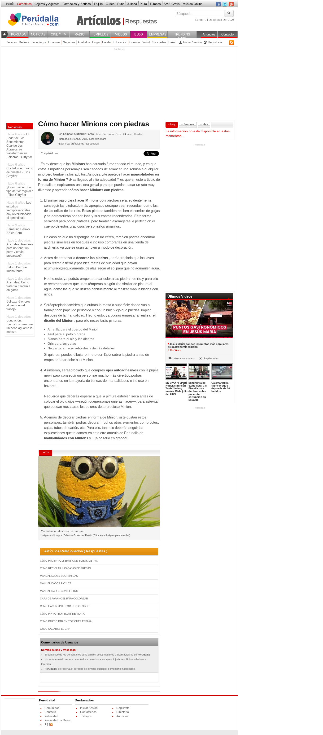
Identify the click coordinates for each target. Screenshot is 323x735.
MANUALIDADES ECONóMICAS (59, 575)
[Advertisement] (119, 84)
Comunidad (52, 708)
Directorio (122, 712)
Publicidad (51, 716)
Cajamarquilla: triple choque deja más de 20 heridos (220, 387)
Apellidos (84, 42)
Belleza (24, 42)
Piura (143, 4)
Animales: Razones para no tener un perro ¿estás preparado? (19, 249)
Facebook (218, 4)
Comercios (24, 4)
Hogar (96, 42)
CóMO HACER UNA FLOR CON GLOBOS (64, 606)
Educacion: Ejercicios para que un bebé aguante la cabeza (19, 326)
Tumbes (155, 4)
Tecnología (38, 42)
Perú (171, 42)
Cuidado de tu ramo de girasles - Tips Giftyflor (19, 172)
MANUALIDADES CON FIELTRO (59, 591)
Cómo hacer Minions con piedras (36, 21)
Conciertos (159, 42)
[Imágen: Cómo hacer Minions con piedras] (99, 493)
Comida (134, 42)
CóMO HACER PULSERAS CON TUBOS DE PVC (69, 560)
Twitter (225, 4)
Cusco (110, 4)
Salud (146, 42)
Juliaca (132, 4)
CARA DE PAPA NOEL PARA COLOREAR (64, 598)
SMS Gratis (172, 4)
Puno (120, 4)
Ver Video (175, 350)
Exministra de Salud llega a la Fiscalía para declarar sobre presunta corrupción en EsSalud (197, 391)
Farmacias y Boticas (76, 4)
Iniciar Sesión (192, 42)
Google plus (231, 4)
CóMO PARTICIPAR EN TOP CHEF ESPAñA (66, 621)
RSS (231, 42)
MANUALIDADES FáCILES (55, 583)
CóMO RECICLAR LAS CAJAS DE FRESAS (65, 568)
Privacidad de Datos (57, 720)
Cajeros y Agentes (47, 4)
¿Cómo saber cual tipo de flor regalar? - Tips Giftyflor (19, 191)
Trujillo (98, 4)
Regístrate (214, 42)
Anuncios (122, 716)
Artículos (99, 21)
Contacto (50, 712)
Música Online (192, 4)
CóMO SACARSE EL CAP (55, 628)
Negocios (69, 42)
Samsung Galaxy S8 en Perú (18, 231)
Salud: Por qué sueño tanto (16, 269)
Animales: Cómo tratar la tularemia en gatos (18, 286)
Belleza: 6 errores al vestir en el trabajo (18, 305)
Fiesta (106, 42)
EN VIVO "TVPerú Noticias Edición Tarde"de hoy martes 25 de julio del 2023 (177, 388)
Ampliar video (210, 358)
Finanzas (54, 42)
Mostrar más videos (184, 358)
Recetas (11, 42)
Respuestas (141, 21)
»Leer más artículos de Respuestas (78, 143)
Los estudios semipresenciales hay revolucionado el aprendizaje (18, 210)
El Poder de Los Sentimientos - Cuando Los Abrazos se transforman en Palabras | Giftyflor (19, 145)
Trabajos (86, 716)
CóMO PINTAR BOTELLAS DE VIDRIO (62, 613)
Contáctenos (88, 712)
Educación (120, 42)
